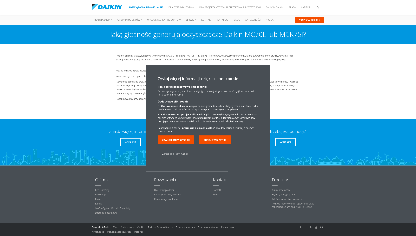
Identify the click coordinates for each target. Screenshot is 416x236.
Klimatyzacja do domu (166, 199)
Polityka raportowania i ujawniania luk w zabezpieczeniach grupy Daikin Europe (293, 205)
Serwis (216, 194)
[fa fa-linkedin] (311, 227)
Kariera (99, 203)
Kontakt (206, 19)
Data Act (138, 231)
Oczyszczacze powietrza (119, 231)
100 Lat (270, 19)
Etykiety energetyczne (283, 194)
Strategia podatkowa (106, 212)
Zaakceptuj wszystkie (176, 139)
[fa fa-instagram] (321, 227)
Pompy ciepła (227, 227)
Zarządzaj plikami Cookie (175, 153)
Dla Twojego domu (164, 189)
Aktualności (253, 19)
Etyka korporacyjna (185, 227)
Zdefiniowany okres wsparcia (287, 199)
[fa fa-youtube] (316, 227)
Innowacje (100, 194)
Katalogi (222, 19)
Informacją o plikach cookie (198, 127)
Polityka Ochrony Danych (160, 227)
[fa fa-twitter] (306, 227)
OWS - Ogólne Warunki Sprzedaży (112, 208)
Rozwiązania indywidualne (167, 194)
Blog (237, 19)
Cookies (141, 227)
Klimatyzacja (98, 231)
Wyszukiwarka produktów (164, 19)
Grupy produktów (281, 189)
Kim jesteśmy (102, 189)
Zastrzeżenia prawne (123, 227)
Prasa (98, 199)
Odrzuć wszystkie (214, 139)
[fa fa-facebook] (300, 227)
